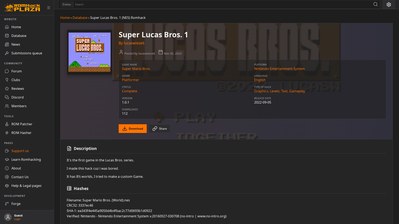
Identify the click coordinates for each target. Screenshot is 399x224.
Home (65, 17)
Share (163, 128)
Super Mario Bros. (136, 68)
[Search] (375, 4)
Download (136, 128)
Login (17, 219)
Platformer (130, 80)
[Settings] (389, 4)
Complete (129, 91)
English (260, 80)
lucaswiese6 (134, 42)
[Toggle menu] (49, 8)
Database (80, 17)
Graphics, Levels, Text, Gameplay (279, 91)
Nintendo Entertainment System (279, 68)
